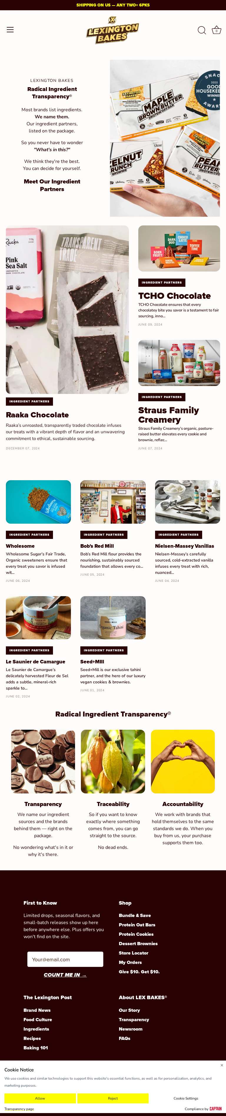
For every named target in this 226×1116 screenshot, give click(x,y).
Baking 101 (36, 1047)
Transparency (134, 1019)
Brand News (37, 1010)
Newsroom (130, 1029)
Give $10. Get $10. (139, 971)
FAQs (124, 1038)
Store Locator (133, 953)
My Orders (130, 962)
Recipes (32, 1038)
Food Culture (38, 1019)
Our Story (129, 1010)
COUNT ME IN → (65, 975)
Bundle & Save (135, 915)
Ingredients (36, 1029)
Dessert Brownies (138, 943)
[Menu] (10, 29)
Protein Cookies (136, 934)
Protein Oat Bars (137, 924)
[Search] (201, 30)
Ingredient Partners (29, 401)
